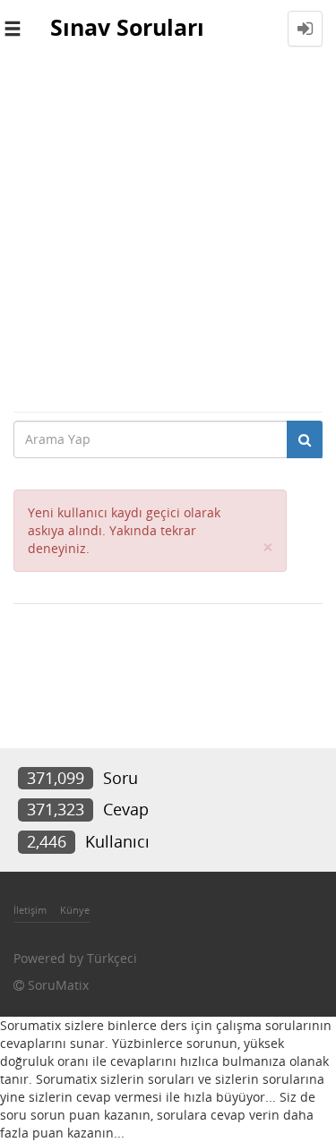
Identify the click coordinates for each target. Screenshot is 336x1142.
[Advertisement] (168, 234)
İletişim (30, 909)
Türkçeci (112, 958)
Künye (75, 909)
